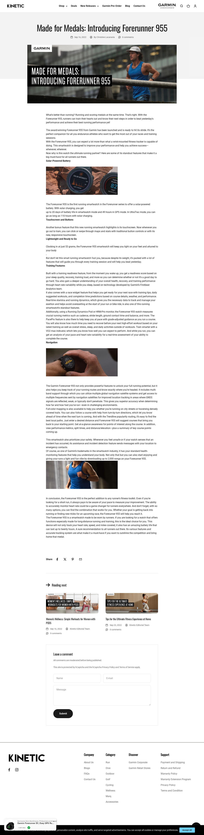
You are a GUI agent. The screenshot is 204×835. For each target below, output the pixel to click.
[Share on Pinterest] (73, 559)
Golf (108, 779)
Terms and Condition (172, 790)
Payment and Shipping (173, 762)
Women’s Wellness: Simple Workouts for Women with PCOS (70, 621)
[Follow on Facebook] (9, 770)
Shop (61, 5)
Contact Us (139, 5)
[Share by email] (80, 559)
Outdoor (110, 773)
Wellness (110, 790)
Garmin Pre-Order (112, 5)
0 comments (128, 37)
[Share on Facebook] (57, 559)
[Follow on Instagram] (17, 770)
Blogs (87, 768)
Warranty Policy (169, 773)
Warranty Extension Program (176, 779)
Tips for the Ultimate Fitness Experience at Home (128, 619)
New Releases (88, 5)
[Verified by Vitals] (28, 827)
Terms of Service (126, 667)
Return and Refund (170, 768)
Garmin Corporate (138, 762)
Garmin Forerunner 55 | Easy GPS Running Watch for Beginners (36, 823)
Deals (74, 5)
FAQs (86, 773)
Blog (127, 5)
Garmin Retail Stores (139, 768)
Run (108, 762)
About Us (88, 762)
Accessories (112, 801)
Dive (108, 768)
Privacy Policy (108, 667)
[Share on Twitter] (65, 559)
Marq (108, 796)
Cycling (109, 785)
